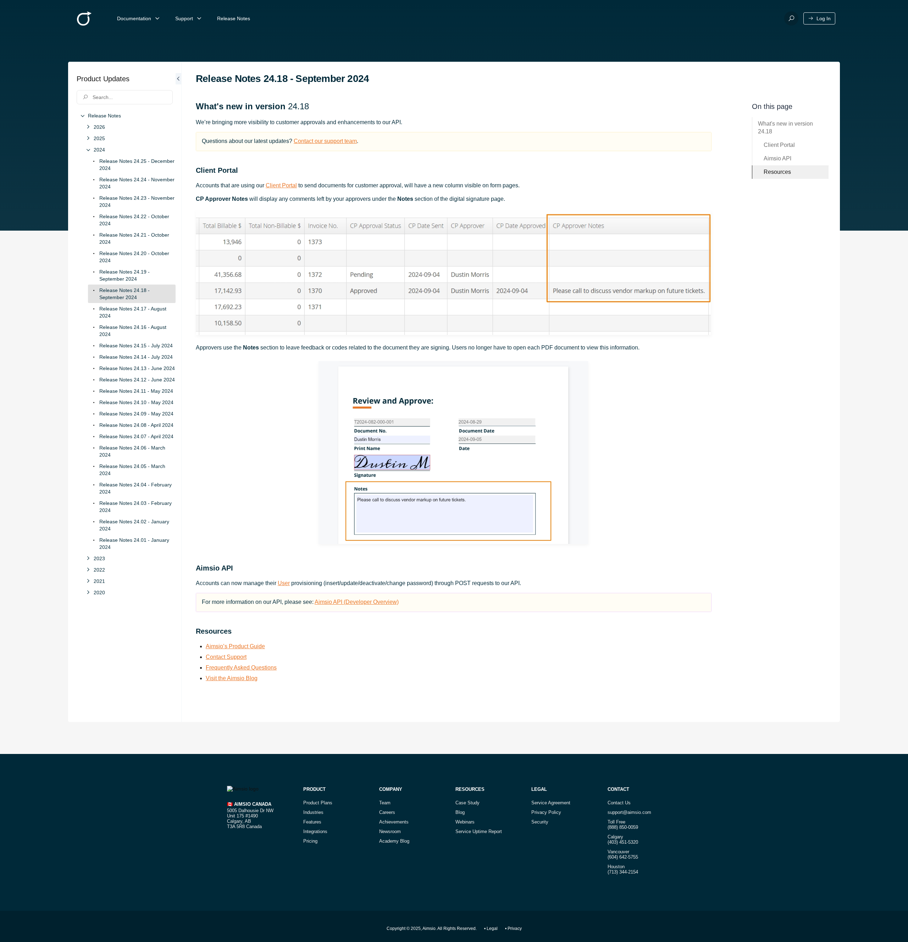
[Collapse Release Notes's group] (82, 115)
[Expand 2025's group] (88, 138)
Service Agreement (550, 802)
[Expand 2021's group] (88, 581)
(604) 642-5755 (623, 857)
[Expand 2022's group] (88, 569)
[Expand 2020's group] (88, 592)
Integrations (315, 831)
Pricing (310, 841)
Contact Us (619, 802)
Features (312, 822)
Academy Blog (394, 841)
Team (385, 802)
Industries (313, 812)
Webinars (465, 822)
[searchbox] (125, 97)
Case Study (467, 802)
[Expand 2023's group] (88, 558)
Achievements (394, 822)
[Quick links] (84, 18)
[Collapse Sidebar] (178, 392)
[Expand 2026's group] (88, 127)
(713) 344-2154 (623, 872)
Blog (460, 812)
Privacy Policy (546, 812)
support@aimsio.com (629, 812)
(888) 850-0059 (623, 827)
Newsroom (390, 831)
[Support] (199, 18)
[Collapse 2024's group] (88, 149)
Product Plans (317, 802)
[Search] (791, 18)
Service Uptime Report (478, 831)
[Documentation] (157, 18)
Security (539, 822)
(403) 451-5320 (623, 842)
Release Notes (233, 18)
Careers (387, 812)
